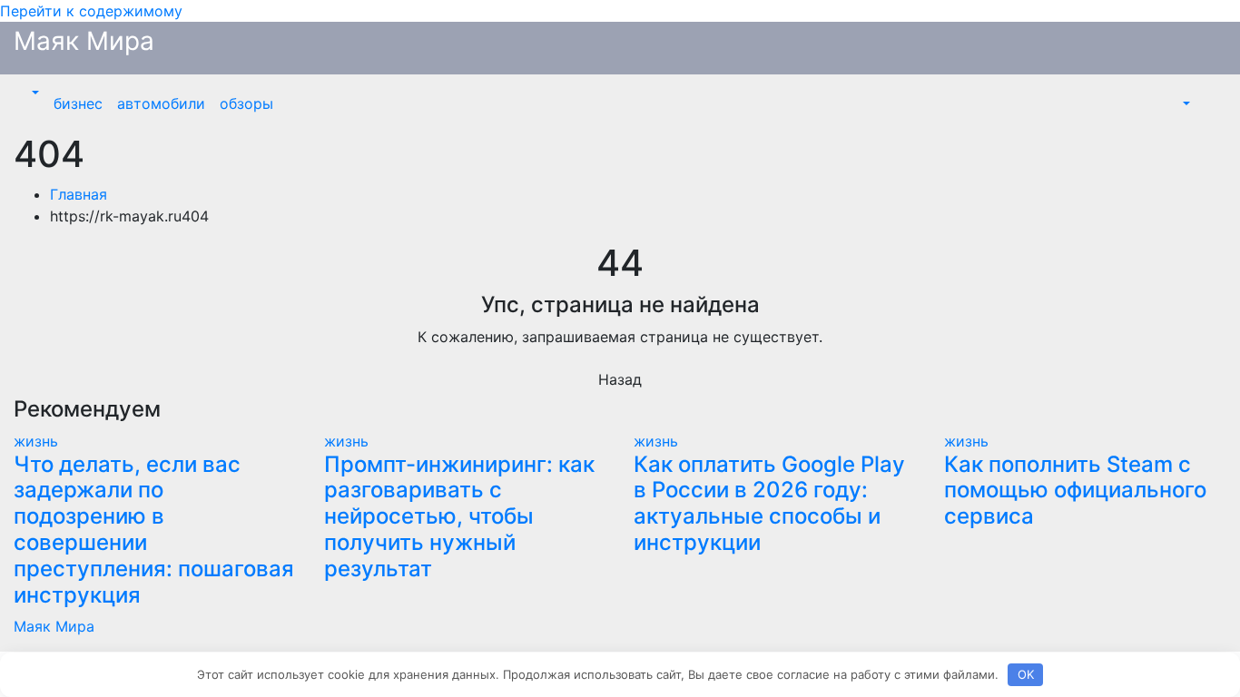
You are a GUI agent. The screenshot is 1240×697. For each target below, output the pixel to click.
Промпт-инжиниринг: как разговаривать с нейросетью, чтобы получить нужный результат (459, 516)
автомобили (161, 103)
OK (1026, 674)
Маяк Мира (84, 40)
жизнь (36, 441)
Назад (620, 379)
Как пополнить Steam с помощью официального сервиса (1075, 490)
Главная (78, 194)
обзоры (246, 103)
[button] (33, 92)
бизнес (78, 103)
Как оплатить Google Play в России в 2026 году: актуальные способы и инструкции (769, 503)
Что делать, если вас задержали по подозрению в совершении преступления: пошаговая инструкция (154, 529)
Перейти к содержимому (91, 11)
